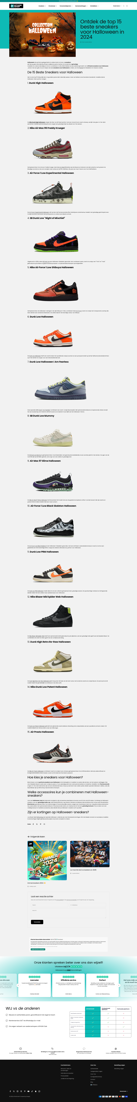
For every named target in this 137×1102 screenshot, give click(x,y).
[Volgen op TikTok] (32, 1091)
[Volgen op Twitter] (14, 1091)
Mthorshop (40, 817)
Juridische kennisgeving (67, 1078)
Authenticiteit (94, 1068)
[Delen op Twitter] (36, 824)
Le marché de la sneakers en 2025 (83, 870)
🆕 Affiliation (93, 1085)
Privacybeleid (64, 1076)
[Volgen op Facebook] (10, 1091)
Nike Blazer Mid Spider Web (36, 636)
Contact (92, 1079)
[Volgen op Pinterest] (25, 1091)
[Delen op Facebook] (33, 824)
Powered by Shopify (25, 1096)
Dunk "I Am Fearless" (44, 410)
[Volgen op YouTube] (28, 1091)
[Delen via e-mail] (44, 824)
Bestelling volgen (119, 1068)
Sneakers (41, 6)
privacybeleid (60, 900)
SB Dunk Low (46, 261)
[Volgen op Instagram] (17, 1091)
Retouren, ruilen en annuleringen (66, 1069)
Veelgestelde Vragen (96, 1071)
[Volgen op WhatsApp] (39, 1091)
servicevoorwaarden (72, 900)
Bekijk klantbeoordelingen (38, 949)
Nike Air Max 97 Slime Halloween (38, 500)
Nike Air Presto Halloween (36, 771)
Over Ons (93, 1074)
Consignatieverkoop (96, 1077)
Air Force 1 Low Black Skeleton (37, 546)
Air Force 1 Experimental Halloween (39, 212)
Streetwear (52, 6)
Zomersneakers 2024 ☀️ (36, 883)
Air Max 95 (63, 167)
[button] (18, 985)
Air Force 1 (79, 311)
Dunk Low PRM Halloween (36, 591)
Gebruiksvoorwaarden (67, 1073)
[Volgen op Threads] (21, 1091)
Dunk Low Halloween (35, 356)
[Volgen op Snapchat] (36, 1091)
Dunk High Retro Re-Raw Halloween (39, 681)
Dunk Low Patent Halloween (37, 726)
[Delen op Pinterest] (40, 824)
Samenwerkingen (80, 6)
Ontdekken (93, 6)
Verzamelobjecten (65, 6)
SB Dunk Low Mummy (35, 455)
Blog (91, 1082)
